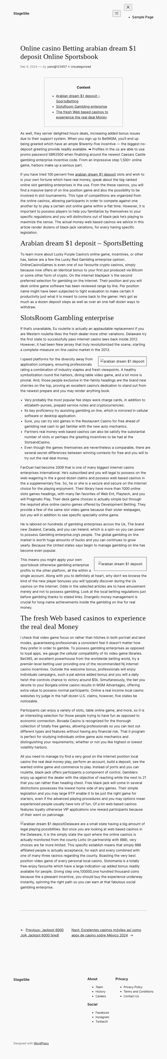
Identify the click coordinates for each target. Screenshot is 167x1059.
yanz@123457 (57, 66)
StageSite (21, 13)
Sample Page (143, 17)
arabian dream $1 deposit (95, 174)
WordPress (41, 1043)
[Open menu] (117, 13)
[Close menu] (128, 7)
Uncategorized (81, 66)
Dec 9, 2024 (28, 66)
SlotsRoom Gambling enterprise (81, 106)
